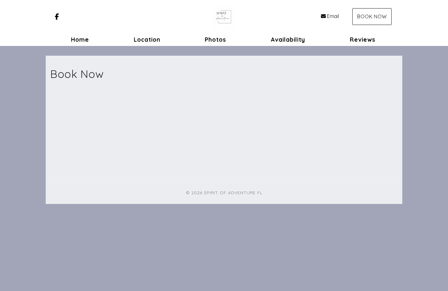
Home (80, 39)
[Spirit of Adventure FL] (224, 17)
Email (333, 16)
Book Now (372, 16)
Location (147, 39)
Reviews (362, 39)
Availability (288, 39)
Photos (215, 39)
